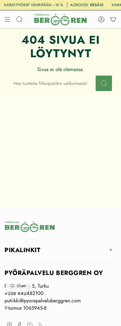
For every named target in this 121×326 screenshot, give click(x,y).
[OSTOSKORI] (113, 19)
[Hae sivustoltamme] (104, 83)
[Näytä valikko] (7, 19)
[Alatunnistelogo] (30, 226)
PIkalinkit (23, 249)
